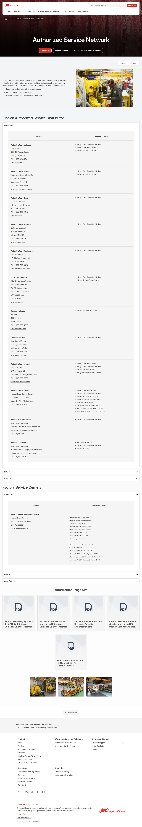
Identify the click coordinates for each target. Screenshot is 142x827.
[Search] (92, 5)
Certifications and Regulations (29, 772)
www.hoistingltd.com (18, 329)
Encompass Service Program (65, 746)
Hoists (20, 743)
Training (95, 749)
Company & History (62, 772)
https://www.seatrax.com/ (20, 382)
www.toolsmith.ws (17, 163)
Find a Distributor (98, 746)
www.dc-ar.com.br (17, 302)
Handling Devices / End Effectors (30, 756)
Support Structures (25, 759)
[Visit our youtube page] (27, 792)
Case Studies (22, 785)
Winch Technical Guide (26, 778)
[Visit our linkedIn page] (43, 792)
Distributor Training (25, 782)
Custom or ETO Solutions (27, 763)
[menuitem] (8, 12)
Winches (21, 746)
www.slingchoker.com (18, 355)
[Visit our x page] (32, 792)
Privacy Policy (22, 814)
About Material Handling (64, 775)
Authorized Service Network (65, 743)
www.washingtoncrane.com (21, 189)
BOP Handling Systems (26, 749)
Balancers (21, 753)
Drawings (21, 775)
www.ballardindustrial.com (20, 269)
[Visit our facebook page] (38, 792)
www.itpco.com (16, 216)
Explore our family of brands (27, 805)
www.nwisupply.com (18, 242)
